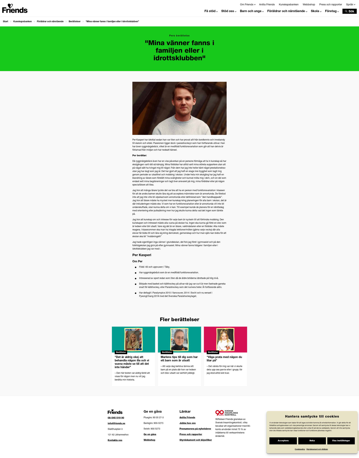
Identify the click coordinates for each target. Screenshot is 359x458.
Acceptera (283, 441)
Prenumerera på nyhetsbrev (195, 429)
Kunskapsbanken (289, 5)
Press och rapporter (330, 5)
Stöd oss (227, 11)
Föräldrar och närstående (286, 11)
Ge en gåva (150, 435)
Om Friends (246, 5)
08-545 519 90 (116, 418)
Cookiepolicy (300, 449)
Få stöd (209, 11)
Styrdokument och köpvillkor (196, 440)
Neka (312, 441)
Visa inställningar (341, 441)
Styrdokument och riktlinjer (317, 449)
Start (5, 22)
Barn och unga (250, 11)
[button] (349, 11)
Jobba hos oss (188, 423)
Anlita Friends (267, 5)
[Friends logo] (14, 7)
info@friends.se (116, 424)
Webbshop (309, 5)
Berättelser (74, 22)
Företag (331, 11)
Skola (315, 11)
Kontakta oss (115, 440)
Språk (349, 5)
